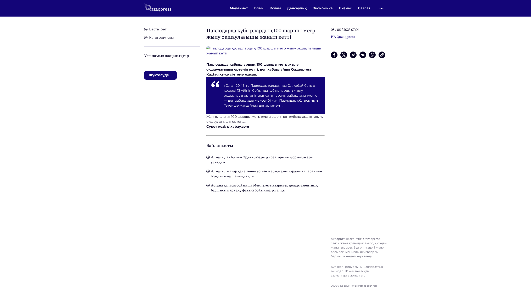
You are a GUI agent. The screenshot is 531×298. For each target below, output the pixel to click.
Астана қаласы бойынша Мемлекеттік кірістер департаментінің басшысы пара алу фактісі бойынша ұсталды (264, 187)
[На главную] (157, 8)
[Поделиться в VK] (362, 55)
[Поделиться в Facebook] (334, 55)
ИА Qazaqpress (343, 36)
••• (382, 8)
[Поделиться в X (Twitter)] (343, 55)
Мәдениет (239, 8)
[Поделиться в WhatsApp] (372, 55)
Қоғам (275, 8)
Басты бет (158, 29)
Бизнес (345, 8)
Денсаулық (297, 8)
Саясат (364, 8)
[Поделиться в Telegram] (353, 55)
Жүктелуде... (160, 75)
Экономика (323, 8)
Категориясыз (161, 38)
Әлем (258, 8)
